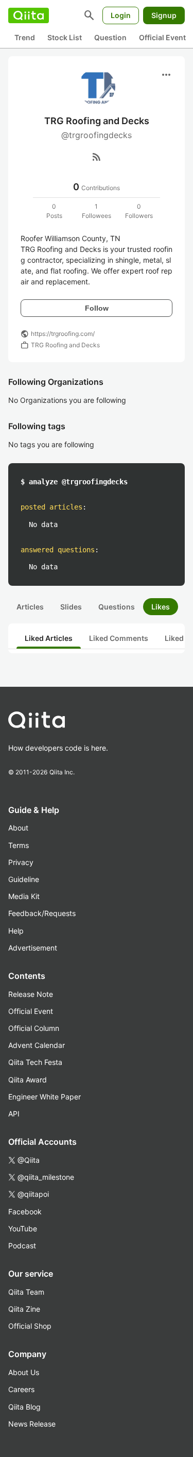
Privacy (20, 862)
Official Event (162, 37)
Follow (97, 308)
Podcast (22, 1245)
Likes (160, 606)
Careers (21, 1389)
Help (16, 930)
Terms (18, 845)
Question (110, 37)
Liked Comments (118, 638)
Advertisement (32, 947)
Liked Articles (49, 638)
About (18, 827)
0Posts (54, 210)
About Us (23, 1372)
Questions (116, 606)
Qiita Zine (24, 1308)
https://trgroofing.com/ (63, 333)
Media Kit (24, 896)
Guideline (23, 879)
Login (121, 15)
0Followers (139, 210)
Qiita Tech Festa (35, 1062)
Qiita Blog (24, 1406)
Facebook (25, 1211)
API (14, 1113)
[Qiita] (28, 15)
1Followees (96, 210)
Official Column (33, 1028)
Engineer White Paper (44, 1096)
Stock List (64, 37)
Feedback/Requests (42, 913)
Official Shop (29, 1326)
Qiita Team (26, 1291)
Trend (24, 37)
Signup (164, 15)
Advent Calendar (36, 1045)
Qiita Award (27, 1079)
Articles (30, 606)
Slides (71, 606)
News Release (32, 1423)
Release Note (30, 994)
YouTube (22, 1228)
